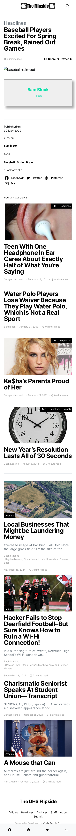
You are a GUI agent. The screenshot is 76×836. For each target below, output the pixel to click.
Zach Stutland (11, 555)
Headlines (15, 23)
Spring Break (25, 162)
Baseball (9, 162)
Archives (42, 812)
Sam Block (10, 145)
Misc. (8, 608)
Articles (9, 515)
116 (54, 340)
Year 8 (67, 409)
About (64, 812)
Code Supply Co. (52, 823)
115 (54, 205)
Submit (38, 816)
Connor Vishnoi (12, 714)
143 (44, 409)
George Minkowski (14, 279)
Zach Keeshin (11, 463)
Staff (54, 812)
